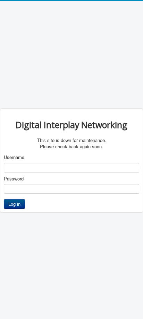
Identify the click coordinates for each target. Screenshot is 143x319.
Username (14, 157)
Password (14, 179)
